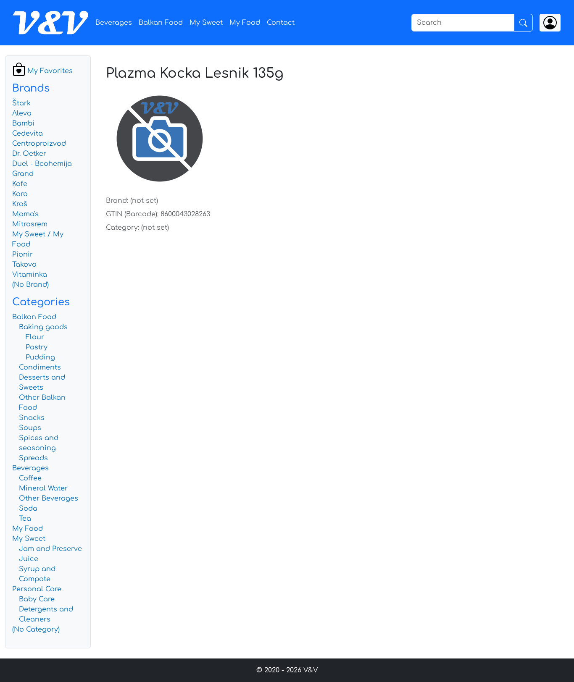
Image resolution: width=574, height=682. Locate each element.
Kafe (19, 184)
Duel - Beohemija (42, 164)
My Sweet (206, 22)
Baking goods (43, 327)
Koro (20, 194)
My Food (244, 22)
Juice (28, 559)
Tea (25, 518)
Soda (28, 508)
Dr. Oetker (29, 153)
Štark (21, 103)
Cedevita (27, 133)
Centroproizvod (39, 143)
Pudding (40, 357)
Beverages (113, 22)
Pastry (36, 347)
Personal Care (36, 589)
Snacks (32, 418)
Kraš (19, 204)
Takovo (24, 264)
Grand (23, 174)
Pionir (22, 254)
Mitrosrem (29, 224)
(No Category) (36, 629)
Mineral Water (43, 488)
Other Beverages (48, 498)
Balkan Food (161, 22)
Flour (35, 337)
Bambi (23, 123)
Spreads (33, 458)
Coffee (30, 478)
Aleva (22, 113)
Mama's (25, 214)
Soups (30, 428)
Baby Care (37, 599)
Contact (281, 22)
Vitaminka (29, 274)
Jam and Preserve (50, 549)
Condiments (40, 367)
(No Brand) (30, 285)
